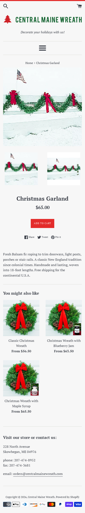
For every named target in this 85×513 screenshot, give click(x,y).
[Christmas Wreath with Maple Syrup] (21, 378)
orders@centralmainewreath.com (38, 473)
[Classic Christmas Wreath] (21, 318)
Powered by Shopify (67, 497)
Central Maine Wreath (41, 497)
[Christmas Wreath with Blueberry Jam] (64, 318)
